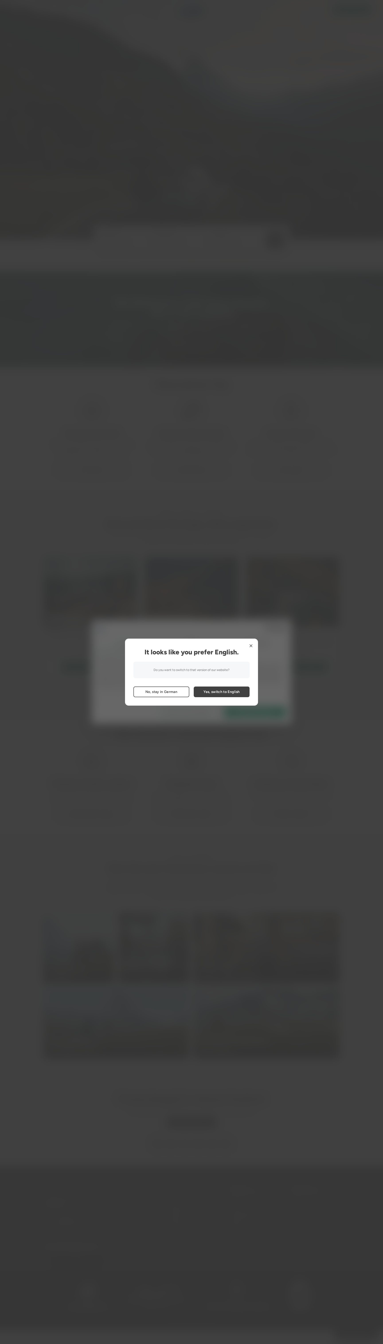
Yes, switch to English (221, 692)
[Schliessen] (250, 645)
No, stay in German (161, 692)
